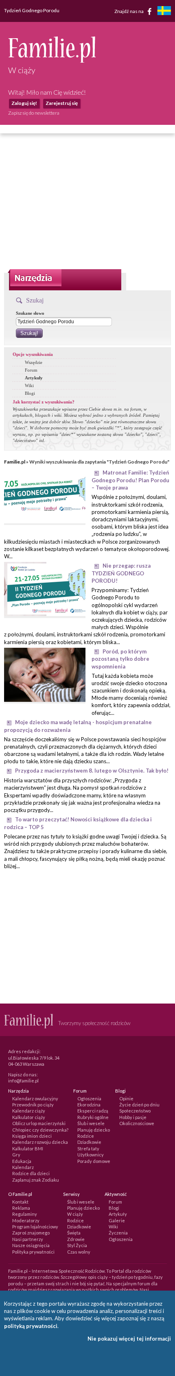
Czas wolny (78, 1251)
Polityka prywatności (33, 1251)
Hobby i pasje (133, 1117)
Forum (31, 370)
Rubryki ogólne (93, 1117)
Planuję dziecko (93, 1129)
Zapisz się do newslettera (33, 113)
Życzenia (118, 1232)
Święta (74, 1232)
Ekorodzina (89, 1104)
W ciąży (75, 1214)
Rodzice (85, 1136)
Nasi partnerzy (27, 1239)
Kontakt (20, 1201)
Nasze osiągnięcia (31, 1245)
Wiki (29, 385)
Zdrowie (76, 1239)
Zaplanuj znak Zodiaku (35, 1179)
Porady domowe (93, 1161)
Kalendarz (23, 1167)
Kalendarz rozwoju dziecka (40, 1142)
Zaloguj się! (24, 103)
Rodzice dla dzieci (31, 1173)
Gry (16, 1154)
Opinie (126, 1098)
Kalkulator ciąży (28, 1117)
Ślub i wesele (91, 1123)
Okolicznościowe (136, 1123)
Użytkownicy (90, 1154)
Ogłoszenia (89, 1098)
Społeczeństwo (135, 1110)
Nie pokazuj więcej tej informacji (129, 1338)
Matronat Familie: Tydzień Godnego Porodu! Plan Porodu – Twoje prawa (130, 480)
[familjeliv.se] (164, 11)
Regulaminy (24, 1214)
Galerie (117, 1220)
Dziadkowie (89, 1142)
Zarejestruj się (62, 103)
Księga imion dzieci (32, 1136)
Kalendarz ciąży (28, 1110)
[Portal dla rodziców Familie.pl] (52, 60)
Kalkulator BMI (27, 1148)
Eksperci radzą (92, 1110)
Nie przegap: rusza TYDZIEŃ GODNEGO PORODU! (121, 573)
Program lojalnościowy (35, 1226)
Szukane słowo (30, 313)
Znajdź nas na (129, 11)
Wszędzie (33, 362)
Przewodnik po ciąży (33, 1104)
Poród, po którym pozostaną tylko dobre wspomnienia (120, 659)
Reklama (21, 1208)
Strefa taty (88, 1148)
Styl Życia (77, 1245)
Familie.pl (14, 462)
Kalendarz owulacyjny (35, 1098)
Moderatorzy (25, 1220)
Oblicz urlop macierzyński (39, 1123)
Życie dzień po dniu (139, 1104)
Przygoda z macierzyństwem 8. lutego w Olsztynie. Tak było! (91, 770)
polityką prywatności (30, 1326)
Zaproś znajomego (31, 1232)
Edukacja (21, 1161)
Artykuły (34, 377)
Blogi (30, 393)
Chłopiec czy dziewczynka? (40, 1129)
